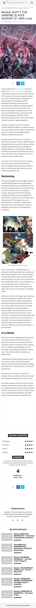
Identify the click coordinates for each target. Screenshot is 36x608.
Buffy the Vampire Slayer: (16, 91)
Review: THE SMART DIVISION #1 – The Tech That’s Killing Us (23, 559)
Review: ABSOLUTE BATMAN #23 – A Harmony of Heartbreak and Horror (24, 536)
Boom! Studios (23, 7)
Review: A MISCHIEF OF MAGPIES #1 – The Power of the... (23, 593)
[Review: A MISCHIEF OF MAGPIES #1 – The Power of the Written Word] (6, 594)
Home (2, 7)
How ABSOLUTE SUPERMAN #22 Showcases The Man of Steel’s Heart (23, 547)
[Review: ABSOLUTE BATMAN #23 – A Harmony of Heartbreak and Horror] (6, 537)
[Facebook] (18, 83)
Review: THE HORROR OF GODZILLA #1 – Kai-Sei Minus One (23, 570)
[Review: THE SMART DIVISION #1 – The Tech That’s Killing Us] (6, 560)
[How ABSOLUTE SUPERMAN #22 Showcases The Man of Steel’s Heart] (6, 548)
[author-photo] (18, 506)
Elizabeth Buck (7, 21)
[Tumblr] (22, 520)
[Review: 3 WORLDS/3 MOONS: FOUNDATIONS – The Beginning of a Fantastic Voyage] (6, 582)
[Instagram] (17, 520)
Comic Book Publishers (12, 7)
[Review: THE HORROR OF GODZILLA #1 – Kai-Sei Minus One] (6, 571)
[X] (22, 83)
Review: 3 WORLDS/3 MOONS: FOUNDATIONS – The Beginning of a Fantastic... (23, 581)
